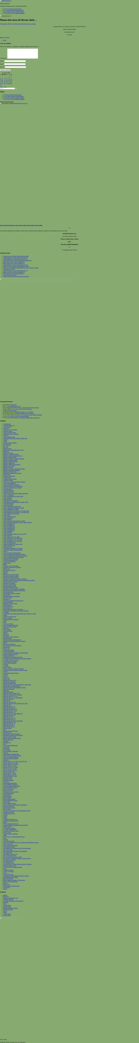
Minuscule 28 (6, 700)
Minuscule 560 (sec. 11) (9, 715)
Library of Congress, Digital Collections (13, 668)
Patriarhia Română (8, 909)
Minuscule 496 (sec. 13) (9, 712)
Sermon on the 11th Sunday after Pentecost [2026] (16, 266)
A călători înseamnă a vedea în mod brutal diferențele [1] (17, 260)
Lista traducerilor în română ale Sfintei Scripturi (15, 670)
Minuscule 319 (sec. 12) (9, 702)
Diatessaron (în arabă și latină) (11, 574)
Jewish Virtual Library (9, 651)
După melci (14, 404)
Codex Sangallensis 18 (9, 524)
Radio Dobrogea (7, 796)
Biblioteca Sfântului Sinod (10, 471)
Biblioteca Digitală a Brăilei (10, 460)
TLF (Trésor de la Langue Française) (12, 867)
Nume (2, 61)
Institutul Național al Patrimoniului (12, 639)
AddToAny (6, 428)
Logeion (5, 676)
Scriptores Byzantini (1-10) (10, 819)
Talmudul (5, 839)
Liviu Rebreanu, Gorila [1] (10, 275)
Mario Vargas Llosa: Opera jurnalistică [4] (14, 263)
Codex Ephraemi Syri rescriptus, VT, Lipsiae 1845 (16, 512)
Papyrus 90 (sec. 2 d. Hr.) (9, 774)
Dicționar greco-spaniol (9, 583)
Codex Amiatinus (7, 497)
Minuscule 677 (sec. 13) (9, 718)
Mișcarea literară (7, 728)
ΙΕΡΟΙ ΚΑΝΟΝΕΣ (8, 878)
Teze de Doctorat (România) (10, 845)
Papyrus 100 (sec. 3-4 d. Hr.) (10, 763)
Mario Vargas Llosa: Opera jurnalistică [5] (14, 262)
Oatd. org (5, 752)
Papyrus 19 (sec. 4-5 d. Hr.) (10, 770)
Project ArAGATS (8, 790)
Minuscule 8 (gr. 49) (8, 725)
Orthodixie (6, 760)
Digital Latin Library (8, 592)
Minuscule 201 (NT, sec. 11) (10, 696)
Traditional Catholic (8, 870)
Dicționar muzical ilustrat (9, 586)
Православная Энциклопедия (11, 886)
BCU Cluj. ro (6, 445)
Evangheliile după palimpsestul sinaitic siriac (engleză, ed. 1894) (19, 613)
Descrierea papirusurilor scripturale (12, 567)
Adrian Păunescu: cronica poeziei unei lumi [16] (15, 257)
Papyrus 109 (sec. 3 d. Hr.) (10, 765)
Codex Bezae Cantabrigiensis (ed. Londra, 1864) (15, 502)
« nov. (1, 87)
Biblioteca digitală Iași (8, 463)
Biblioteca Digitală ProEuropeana (11, 464)
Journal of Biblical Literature (10, 654)
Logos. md (6, 677)
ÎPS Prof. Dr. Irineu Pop (9, 644)
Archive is (5, 435)
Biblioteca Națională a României (11, 470)
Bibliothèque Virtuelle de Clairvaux (12, 473)
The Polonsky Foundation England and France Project (17, 858)
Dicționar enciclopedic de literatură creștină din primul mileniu (19, 580)
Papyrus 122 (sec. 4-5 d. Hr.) (10, 767)
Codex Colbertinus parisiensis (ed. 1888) (13, 508)
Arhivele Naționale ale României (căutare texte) (15, 438)
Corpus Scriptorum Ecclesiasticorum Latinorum (15, 555)
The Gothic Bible (7, 852)
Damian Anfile (7, 563)
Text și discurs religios (8, 841)
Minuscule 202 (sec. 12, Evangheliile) (12, 697)
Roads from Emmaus (8, 806)
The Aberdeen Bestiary (9, 847)
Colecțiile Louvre (7, 547)
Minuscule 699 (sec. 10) (9, 722)
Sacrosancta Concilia (8, 812)
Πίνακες (5, 883)
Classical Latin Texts (8, 492)
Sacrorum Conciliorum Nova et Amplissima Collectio (16, 810)
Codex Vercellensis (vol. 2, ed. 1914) (12, 541)
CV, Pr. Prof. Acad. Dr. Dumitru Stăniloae (14, 13)
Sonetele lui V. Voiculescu (27, 413)
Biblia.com (6, 451)
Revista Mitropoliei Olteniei (10, 800)
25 (2, 83)
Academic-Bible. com (8, 425)
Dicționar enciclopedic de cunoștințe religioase (15, 579)
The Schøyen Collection (9, 860)
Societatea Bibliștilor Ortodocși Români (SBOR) (15, 825)
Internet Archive (7, 906)
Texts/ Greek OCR (8, 844)
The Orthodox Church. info (10, 854)
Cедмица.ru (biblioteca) (9, 561)
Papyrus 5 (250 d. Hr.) (9, 771)
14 (8, 80)
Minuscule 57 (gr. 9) (8, 716)
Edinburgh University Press (10, 603)
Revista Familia (7, 797)
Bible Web (6, 896)
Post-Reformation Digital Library (11, 786)
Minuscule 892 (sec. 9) (9, 726)
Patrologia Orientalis (8, 780)
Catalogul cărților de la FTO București (13, 486)
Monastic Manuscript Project (10, 731)
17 (1, 81)
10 (1, 80)
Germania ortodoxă (8, 623)
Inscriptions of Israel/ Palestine (11, 637)
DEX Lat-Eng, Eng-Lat (9, 570)
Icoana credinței (7, 629)
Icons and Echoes (7, 631)
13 (6, 80)
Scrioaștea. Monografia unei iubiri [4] (30, 417)
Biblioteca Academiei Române (11, 454)
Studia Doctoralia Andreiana (10, 834)
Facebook (5, 902)
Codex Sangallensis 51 (9, 528)
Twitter (5, 912)
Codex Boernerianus (8, 503)
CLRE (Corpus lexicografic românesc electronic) (15, 493)
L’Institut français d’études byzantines (12, 657)
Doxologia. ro (6, 599)
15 (9, 80)
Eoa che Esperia (7, 608)
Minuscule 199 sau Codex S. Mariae (12, 694)
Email (2, 64)
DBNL (5, 564)
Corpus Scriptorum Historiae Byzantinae (13, 557)
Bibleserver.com (7, 448)
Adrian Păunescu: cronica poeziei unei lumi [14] (15, 265)
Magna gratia (6, 679)
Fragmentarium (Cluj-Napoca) (11, 619)
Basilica (5, 895)
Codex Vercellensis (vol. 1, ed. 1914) (12, 539)
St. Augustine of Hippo (9, 828)
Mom (4, 729)
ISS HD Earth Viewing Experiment (12, 645)
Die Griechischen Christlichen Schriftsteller (14, 590)
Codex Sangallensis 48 (9, 526)
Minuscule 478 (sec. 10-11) (10, 710)
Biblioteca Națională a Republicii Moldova (14, 469)
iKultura (5, 632)
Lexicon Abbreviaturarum (9, 663)
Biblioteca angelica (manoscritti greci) (12, 455)
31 (1, 85)
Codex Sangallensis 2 (8, 525)
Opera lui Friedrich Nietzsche (10, 758)
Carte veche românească (9, 483)
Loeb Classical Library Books (10, 673)
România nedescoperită (9, 807)
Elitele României (7, 605)
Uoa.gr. (5, 873)
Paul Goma (6, 781)
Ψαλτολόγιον (6, 884)
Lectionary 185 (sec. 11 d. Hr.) (11, 660)
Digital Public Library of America (11, 593)
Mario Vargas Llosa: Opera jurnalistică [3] (14, 272)
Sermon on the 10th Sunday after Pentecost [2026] (16, 276)
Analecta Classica (7, 431)
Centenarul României (8, 490)
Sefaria (5, 822)
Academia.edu (7, 424)
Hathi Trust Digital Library (10, 626)
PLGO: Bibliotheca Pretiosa (10, 784)
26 (4, 83)
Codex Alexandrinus (8, 495)
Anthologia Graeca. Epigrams (10, 434)
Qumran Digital (7, 794)
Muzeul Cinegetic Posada (9, 736)
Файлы (5, 889)
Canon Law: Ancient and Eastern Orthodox (14, 482)
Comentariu (3, 58)
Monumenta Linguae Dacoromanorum (13, 735)
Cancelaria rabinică (8, 480)
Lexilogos (5, 664)
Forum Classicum (7, 618)
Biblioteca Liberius (8, 467)
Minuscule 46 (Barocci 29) (10, 709)
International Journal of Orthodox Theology (14, 641)
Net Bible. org (6, 742)
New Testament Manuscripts (10, 745)
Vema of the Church (8, 874)
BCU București (7, 444)
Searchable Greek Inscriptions (10, 820)
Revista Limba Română (9, 799)
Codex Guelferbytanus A (9, 516)
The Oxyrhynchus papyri (9, 855)
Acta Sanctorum (7, 427)
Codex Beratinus (7, 499)
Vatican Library (7, 914)
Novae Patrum (7, 750)
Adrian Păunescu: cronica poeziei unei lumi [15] (15, 259)
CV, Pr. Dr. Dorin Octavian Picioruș (12, 9)
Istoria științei (6, 647)
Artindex (5, 440)
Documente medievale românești (11, 596)
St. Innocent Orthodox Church (11, 831)
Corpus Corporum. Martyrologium (12, 553)
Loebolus (5, 674)
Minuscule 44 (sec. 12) (9, 706)
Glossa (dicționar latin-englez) (10, 625)
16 (11, 80)
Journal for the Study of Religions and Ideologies (15, 652)
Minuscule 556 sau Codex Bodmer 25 (13, 713)
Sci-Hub (5, 815)
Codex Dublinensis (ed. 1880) (11, 509)
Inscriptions (6, 635)
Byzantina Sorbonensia (9, 476)
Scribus (5, 816)
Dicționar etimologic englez (10, 581)
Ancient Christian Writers (9, 432)
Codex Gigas (6, 515)
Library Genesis (7, 667)
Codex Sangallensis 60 (9, 529)
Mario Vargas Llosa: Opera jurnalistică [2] (14, 273)
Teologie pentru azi (5, 3)
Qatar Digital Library (8, 793)
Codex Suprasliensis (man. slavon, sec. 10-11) (15, 534)
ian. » (5, 87)
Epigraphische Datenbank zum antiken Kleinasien (16, 610)
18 (2, 81)
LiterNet (5, 671)
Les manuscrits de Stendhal (10, 661)
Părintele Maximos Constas (10, 776)
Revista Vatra (6, 802)
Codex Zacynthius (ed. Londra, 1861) (12, 544)
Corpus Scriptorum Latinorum (11, 558)
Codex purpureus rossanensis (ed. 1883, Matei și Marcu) (17, 522)
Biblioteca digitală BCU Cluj (10, 898)
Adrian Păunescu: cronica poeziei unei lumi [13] (15, 270)
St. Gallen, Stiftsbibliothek (10, 829)
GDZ (4, 622)
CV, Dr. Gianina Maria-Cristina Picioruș (13, 10)
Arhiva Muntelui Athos (9, 437)
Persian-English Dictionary (10, 783)
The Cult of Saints (7, 849)
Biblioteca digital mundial (9, 457)
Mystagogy (6, 741)
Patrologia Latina (7, 778)
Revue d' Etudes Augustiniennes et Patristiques (15, 805)
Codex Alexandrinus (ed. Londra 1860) (13, 496)
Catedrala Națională (8, 899)
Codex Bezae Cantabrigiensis (10, 500)
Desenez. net (6, 568)
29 (9, 83)
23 (11, 81)
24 (1, 83)
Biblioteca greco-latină (9, 466)
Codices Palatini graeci (9, 545)
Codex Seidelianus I (8, 531)
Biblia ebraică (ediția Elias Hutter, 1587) (13, 450)
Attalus (5, 441)
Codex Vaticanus (7, 535)
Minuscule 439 (7, 705)
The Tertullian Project (8, 862)
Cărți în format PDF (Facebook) (11, 484)
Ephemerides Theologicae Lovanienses (13, 609)
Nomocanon (6, 748)
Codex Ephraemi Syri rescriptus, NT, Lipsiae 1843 (16, 511)
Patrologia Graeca (7, 777)
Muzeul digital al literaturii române (12, 738)
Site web (2, 67)
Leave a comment (31, 24)
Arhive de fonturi (12, 410)
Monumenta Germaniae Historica (11, 734)
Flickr (4, 904)
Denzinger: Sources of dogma (10, 566)
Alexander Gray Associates (10, 429)
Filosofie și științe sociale (9, 616)
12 (4, 80)
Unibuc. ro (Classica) (8, 871)
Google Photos (7, 905)
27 (6, 83)
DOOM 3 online (7, 597)
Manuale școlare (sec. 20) (9, 680)
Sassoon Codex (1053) (9, 813)
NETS (5, 744)
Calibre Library (7, 477)
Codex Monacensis (8, 518)
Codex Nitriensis (7, 519)
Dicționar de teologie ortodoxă (11, 577)
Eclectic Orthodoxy (8, 602)
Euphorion (6, 612)
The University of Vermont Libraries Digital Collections (17, 864)
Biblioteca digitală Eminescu (10, 461)
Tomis (4, 868)
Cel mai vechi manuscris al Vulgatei (12, 487)
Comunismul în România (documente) (13, 548)
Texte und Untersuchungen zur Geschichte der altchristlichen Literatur (21, 842)
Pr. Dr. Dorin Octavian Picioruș (18, 24)
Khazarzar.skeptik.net (8, 655)
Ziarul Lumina (7, 915)
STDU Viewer (7, 832)
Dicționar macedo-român (9, 584)
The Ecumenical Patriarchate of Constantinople (15, 851)
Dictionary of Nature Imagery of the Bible (14, 589)
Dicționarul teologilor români (10, 587)
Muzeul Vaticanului (8, 739)
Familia (5, 615)
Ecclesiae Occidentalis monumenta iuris (13, 600)
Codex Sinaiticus (7, 532)
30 (11, 83)
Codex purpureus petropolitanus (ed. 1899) (14, 521)
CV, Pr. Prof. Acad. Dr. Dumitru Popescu (13, 11)
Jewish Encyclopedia (8, 650)
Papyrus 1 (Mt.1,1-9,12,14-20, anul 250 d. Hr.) (15, 761)
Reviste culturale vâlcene (9, 803)
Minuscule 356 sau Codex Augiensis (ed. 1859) (15, 703)
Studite (5, 835)
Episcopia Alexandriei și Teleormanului (13, 901)
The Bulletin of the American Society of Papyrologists (17, 848)
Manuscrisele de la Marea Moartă (11, 686)
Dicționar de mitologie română (11, 576)
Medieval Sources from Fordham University (14, 687)
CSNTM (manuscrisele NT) (10, 560)
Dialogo (5, 573)
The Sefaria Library (8, 861)
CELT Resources (7, 489)
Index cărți (6, 634)
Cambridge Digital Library (10, 479)
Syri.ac (5, 838)
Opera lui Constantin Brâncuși (11, 757)
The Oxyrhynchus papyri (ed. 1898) (12, 857)
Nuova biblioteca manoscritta (10, 751)
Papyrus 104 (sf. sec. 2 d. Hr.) (10, 764)
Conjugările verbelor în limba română (12, 550)
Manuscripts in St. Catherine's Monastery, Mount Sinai (17, 684)
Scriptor (5, 818)
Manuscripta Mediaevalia (9, 683)
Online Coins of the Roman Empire (12, 755)
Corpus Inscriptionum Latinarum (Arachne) (14, 554)
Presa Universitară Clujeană (10, 787)
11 (2, 80)
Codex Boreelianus (8, 505)
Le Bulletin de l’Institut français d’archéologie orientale (17, 658)
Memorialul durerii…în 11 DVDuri (24, 412)
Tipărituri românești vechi (9, 865)
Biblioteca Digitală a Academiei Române (13, 458)
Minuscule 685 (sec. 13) (9, 719)
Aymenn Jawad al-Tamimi (10, 442)
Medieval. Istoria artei (8, 689)
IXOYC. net (6, 648)
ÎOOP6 (5, 642)
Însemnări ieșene (7, 638)
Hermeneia (6, 628)
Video (7, 37)
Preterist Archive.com (8, 789)
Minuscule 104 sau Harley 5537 (11, 693)
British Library (7, 474)
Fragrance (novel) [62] (9, 269)
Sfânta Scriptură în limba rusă (10, 823)
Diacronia (5, 571)
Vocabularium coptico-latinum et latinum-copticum (16, 876)
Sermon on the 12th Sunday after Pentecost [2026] (16, 256)
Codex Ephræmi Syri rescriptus (11, 513)
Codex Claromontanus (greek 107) (12, 506)
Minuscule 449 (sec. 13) (9, 708)
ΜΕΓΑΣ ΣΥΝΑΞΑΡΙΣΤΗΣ (10, 881)
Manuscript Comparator (9, 681)
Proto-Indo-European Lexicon (11, 792)
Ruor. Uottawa (7, 809)
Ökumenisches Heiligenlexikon (11, 754)
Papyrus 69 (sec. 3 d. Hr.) (9, 773)
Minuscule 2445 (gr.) (8, 699)
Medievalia (6, 690)
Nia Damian (6, 747)
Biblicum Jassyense (8, 453)
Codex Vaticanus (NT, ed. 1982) (11, 537)
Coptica (5, 551)
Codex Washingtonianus (9, 542)
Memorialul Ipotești (8, 692)
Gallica (5, 621)
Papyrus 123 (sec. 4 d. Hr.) (10, 768)
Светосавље (6, 887)
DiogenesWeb (6, 595)
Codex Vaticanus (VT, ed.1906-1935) (12, 538)
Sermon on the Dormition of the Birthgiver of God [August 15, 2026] (20, 267)
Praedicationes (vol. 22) (15, 406)
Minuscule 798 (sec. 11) (9, 723)
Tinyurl (5, 911)
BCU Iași (5, 447)
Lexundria (5, 665)
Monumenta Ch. (7, 732)
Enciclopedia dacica (8, 606)
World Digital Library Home (10, 877)
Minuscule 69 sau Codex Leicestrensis (13, 721)
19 (4, 81)
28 (8, 83)
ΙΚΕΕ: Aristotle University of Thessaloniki (14, 880)
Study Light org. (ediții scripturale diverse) (14, 836)
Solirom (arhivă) (7, 826)
